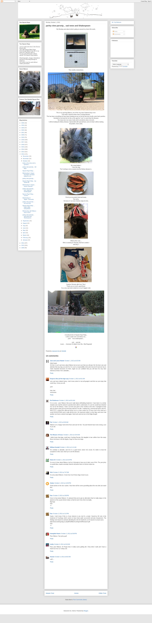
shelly (52, 544)
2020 (23, 135)
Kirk (51, 472)
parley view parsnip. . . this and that (29, 202)
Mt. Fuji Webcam (116, 22)
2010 (23, 245)
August (25, 223)
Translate (124, 66)
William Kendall (55, 447)
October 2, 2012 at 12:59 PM (63, 483)
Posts (115, 31)
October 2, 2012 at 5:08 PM (69, 533)
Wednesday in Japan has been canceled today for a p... (28, 174)
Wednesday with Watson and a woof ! (29, 211)
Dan (51, 495)
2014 (23, 149)
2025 (23, 123)
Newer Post (50, 593)
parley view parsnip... (28, 178)
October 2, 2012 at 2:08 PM (61, 495)
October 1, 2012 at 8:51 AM (67, 400)
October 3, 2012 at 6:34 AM (62, 544)
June (24, 228)
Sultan (52, 483)
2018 (23, 139)
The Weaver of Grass (56, 434)
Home (76, 593)
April (24, 232)
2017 (23, 142)
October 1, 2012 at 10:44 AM (71, 434)
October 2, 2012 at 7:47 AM (61, 472)
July (24, 225)
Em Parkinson (54, 400)
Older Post (102, 593)
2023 (23, 127)
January (25, 240)
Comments (117, 34)
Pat (51, 422)
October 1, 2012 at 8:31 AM (77, 378)
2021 (23, 132)
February (25, 237)
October (25, 161)
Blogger (86, 611)
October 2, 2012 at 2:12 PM (61, 513)
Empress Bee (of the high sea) (59, 378)
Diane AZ (53, 460)
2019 (23, 137)
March (25, 235)
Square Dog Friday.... (28, 170)
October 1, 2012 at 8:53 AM (60, 422)
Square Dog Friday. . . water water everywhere (29, 207)
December (26, 156)
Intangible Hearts (55, 533)
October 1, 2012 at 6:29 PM (64, 460)
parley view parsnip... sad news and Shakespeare (28, 216)
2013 (23, 151)
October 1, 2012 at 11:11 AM (68, 447)
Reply (51, 373)
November (26, 158)
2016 (23, 144)
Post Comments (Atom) (80, 599)
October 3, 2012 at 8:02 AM (63, 556)
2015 (23, 147)
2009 (23, 247)
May (24, 230)
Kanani (52, 556)
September (26, 220)
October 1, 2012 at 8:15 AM (72, 360)
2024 (23, 125)
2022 (23, 130)
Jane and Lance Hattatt (57, 360)
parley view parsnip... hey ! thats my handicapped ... (28, 190)
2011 (22, 243)
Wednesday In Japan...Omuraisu (28, 198)
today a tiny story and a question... (29, 163)
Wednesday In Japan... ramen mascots (29, 185)
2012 (23, 154)
